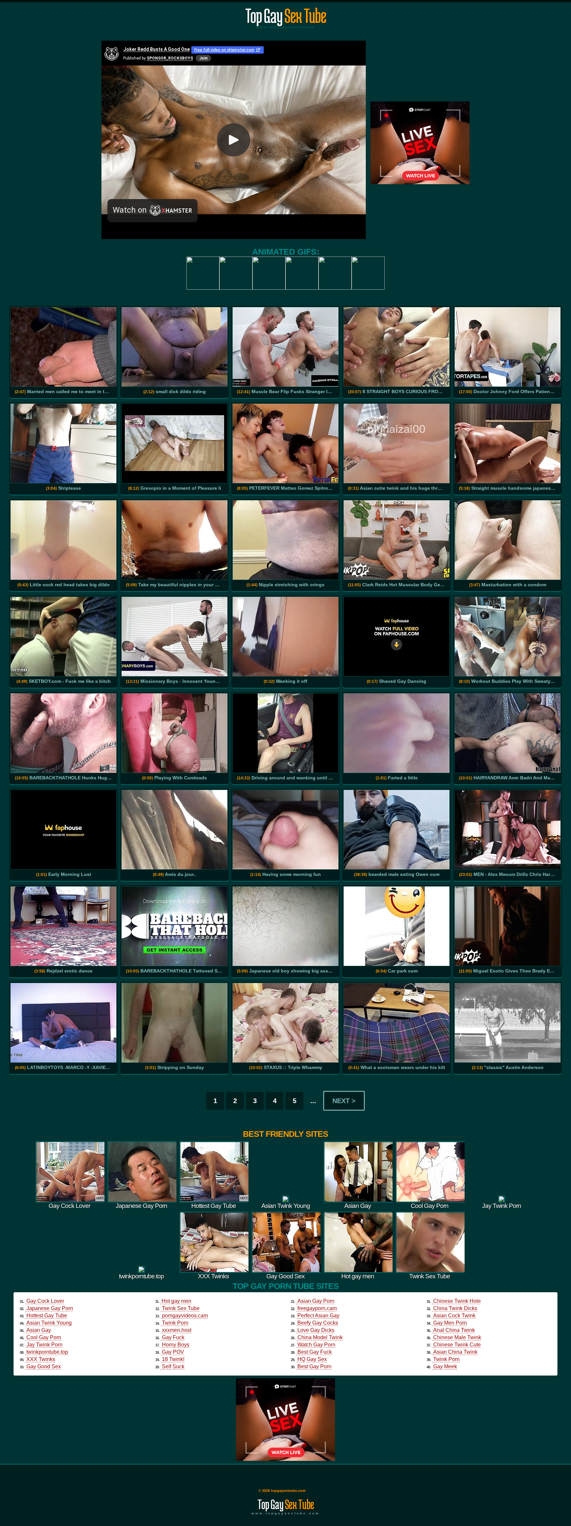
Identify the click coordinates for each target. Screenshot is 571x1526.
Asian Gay (38, 1330)
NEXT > (344, 1100)
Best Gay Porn (314, 1366)
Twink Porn (175, 1323)
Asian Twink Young (49, 1323)
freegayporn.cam (317, 1308)
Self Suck (173, 1366)
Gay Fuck (173, 1337)
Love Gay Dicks (315, 1330)
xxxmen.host (176, 1330)
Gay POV (173, 1352)
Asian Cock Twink (454, 1315)
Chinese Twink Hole (457, 1301)
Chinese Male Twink (457, 1337)
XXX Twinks (40, 1359)
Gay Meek (445, 1366)
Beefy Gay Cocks (317, 1323)
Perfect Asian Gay (318, 1315)
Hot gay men (176, 1301)
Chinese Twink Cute (457, 1344)
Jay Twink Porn (44, 1344)
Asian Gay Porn (315, 1301)
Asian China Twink (455, 1352)
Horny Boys (175, 1344)
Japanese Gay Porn (49, 1308)
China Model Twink (320, 1337)
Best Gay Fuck (314, 1352)
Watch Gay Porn (316, 1344)
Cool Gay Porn (43, 1337)
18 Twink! (173, 1359)
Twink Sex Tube (181, 1308)
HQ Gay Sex (312, 1359)
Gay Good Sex (43, 1366)
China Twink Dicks (455, 1308)
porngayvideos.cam (185, 1315)
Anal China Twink (454, 1330)
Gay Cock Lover (45, 1301)
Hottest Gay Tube (46, 1315)
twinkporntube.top (47, 1352)
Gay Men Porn (450, 1323)
